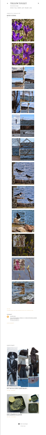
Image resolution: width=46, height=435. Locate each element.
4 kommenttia (13, 416)
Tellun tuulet (18, 3)
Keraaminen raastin (14, 415)
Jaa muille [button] (8, 308)
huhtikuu (12, 310)
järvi (14, 310)
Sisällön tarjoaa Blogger (24, 423)
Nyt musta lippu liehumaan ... (17, 388)
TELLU (15, 7)
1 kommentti (13, 390)
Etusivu (12, 7)
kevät (17, 310)
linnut (25, 310)
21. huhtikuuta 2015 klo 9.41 (14, 320)
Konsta (19, 7)
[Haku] (38, 3)
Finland (27, 7)
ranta (32, 310)
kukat (23, 310)
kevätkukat (20, 310)
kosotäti (11, 316)
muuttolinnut (28, 310)
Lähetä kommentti (10, 323)
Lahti (23, 7)
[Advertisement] (23, 334)
